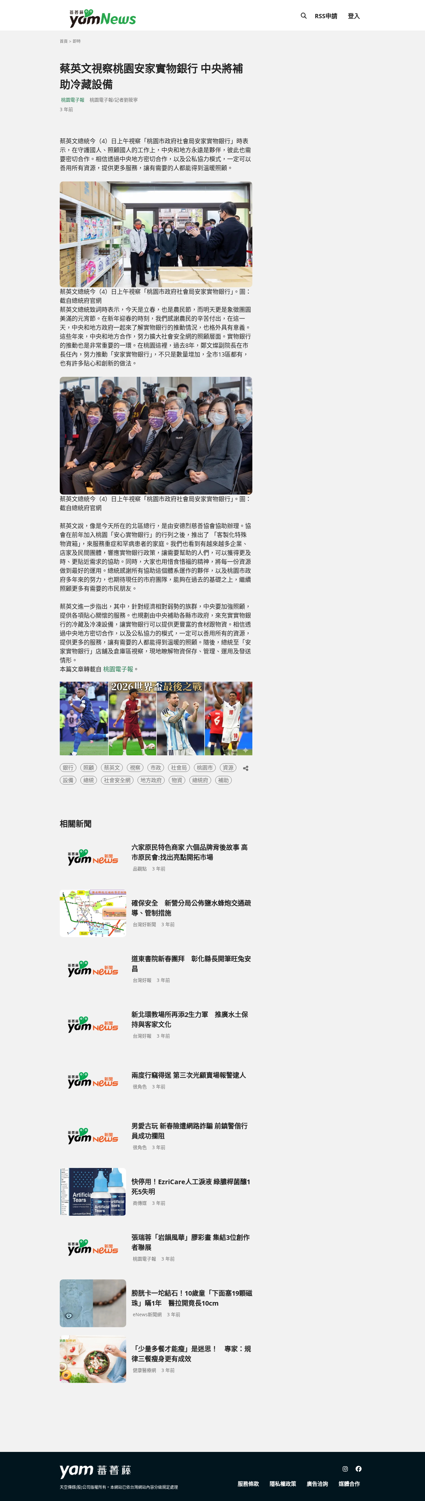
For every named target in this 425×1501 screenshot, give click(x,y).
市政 (155, 767)
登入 (354, 16)
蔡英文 (112, 767)
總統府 (200, 780)
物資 (177, 780)
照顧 (88, 767)
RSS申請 (326, 16)
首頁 (64, 41)
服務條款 (248, 1483)
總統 (88, 780)
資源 (228, 767)
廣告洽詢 (317, 1483)
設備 (68, 780)
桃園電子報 (72, 100)
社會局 (179, 767)
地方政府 (151, 780)
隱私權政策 (283, 1483)
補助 (223, 780)
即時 (77, 41)
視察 (135, 767)
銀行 (68, 767)
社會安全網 (117, 780)
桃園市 (205, 767)
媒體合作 (349, 1483)
